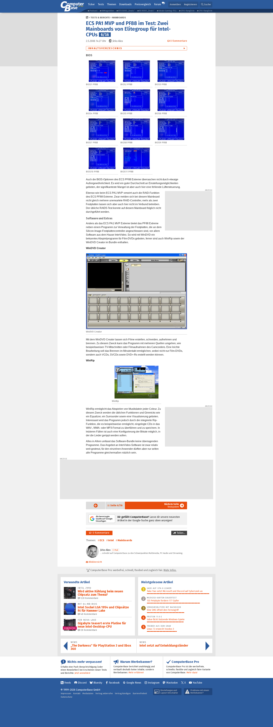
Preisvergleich (143, 4)
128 (89, 598)
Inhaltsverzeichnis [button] (105, 48)
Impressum (66, 693)
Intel (111, 540)
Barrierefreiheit (140, 693)
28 (88, 630)
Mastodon (172, 682)
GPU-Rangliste (187, 10)
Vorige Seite (93, 505)
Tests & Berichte (100, 17)
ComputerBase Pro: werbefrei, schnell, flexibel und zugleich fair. (133, 570)
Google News (133, 682)
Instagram (154, 682)
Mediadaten (87, 693)
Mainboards (119, 17)
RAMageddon (108, 10)
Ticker (91, 4)
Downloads (125, 4)
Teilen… (180, 532)
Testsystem (171, 505)
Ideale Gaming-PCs (167, 10)
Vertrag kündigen (123, 693)
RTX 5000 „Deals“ (126, 10)
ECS (102, 540)
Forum (157, 4)
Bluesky (97, 682)
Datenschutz (66, 697)
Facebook (114, 682)
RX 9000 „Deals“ (146, 10)
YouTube (197, 682)
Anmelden (175, 4)
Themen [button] (111, 4)
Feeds (67, 682)
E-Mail (115, 550)
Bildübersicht (95, 562)
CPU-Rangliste (205, 10)
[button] (206, 4)
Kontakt (76, 693)
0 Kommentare (100, 532)
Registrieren (190, 4)
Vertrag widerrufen (104, 693)
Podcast (93, 10)
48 (88, 614)
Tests (101, 4)
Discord (82, 682)
